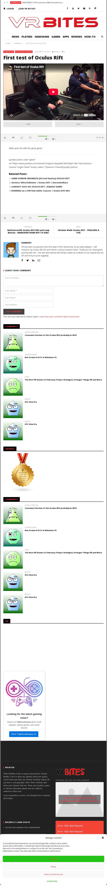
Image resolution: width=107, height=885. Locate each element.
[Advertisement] (53, 204)
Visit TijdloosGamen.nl (23, 734)
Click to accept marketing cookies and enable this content (79, 799)
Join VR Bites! (27, 8)
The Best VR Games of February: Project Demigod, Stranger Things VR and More (63, 379)
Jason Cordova (31, 332)
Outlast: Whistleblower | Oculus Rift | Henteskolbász (39, 182)
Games (56, 36)
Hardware (42, 36)
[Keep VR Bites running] (95, 8)
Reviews (76, 36)
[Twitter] (78, 8)
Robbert (57, 52)
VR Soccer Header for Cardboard (22, 827)
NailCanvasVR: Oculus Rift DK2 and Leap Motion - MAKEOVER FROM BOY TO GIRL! (28, 230)
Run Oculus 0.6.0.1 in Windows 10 (40, 357)
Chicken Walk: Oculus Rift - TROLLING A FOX (78, 230)
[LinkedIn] (33, 260)
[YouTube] (73, 8)
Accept (53, 858)
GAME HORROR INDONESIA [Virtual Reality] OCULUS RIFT (40, 178)
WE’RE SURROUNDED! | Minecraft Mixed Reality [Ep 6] (43, 2)
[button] (102, 837)
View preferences (53, 874)
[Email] (84, 8)
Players (27, 36)
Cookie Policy (52, 881)
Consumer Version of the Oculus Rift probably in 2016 (51, 335)
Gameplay (16, 2)
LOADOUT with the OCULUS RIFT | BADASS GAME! (36, 186)
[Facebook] (67, 8)
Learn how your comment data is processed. (59, 316)
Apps (66, 36)
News (15, 36)
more (99, 137)
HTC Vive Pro (31, 402)
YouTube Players (24, 52)
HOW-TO (89, 36)
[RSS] (90, 8)
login (10, 8)
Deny (53, 866)
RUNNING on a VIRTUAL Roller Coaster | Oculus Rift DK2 (40, 190)
